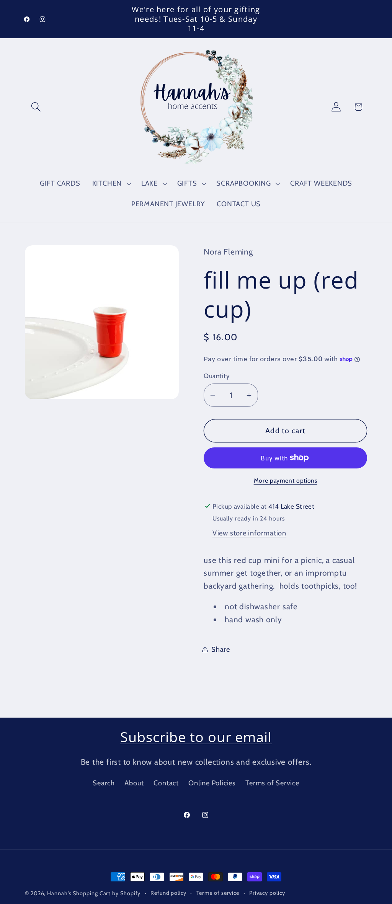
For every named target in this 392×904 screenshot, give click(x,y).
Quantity (217, 376)
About (134, 782)
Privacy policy (267, 892)
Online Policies (212, 782)
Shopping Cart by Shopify (106, 893)
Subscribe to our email (196, 737)
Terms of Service (272, 782)
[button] (36, 107)
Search (104, 782)
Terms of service (218, 892)
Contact (166, 782)
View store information (249, 533)
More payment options (285, 480)
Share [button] (220, 649)
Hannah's (60, 893)
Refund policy (168, 892)
